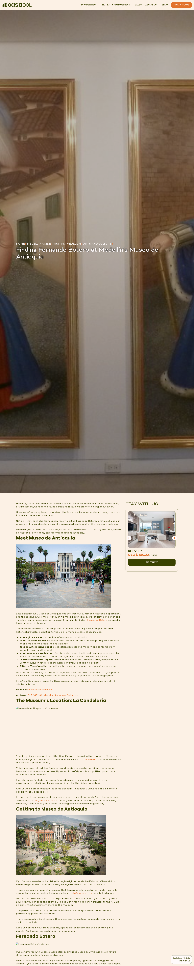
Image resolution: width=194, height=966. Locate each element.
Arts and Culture (97, 244)
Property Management (115, 5)
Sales (138, 5)
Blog (164, 5)
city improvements (46, 800)
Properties (88, 5)
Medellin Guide (39, 244)
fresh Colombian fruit (81, 893)
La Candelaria (87, 759)
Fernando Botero (97, 620)
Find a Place (181, 5)
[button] (129, 538)
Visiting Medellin (67, 244)
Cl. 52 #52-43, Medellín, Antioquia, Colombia (53, 695)
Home (20, 244)
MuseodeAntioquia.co (39, 690)
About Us (151, 5)
